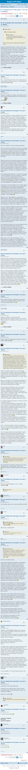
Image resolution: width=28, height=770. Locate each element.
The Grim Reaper (4, 18)
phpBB (12, 765)
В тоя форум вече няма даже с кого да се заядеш (13, 10)
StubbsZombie (5, 724)
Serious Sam (6, 495)
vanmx (2, 70)
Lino (5, 344)
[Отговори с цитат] (24, 20)
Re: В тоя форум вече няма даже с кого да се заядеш (14, 23)
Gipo (4, 106)
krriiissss (5, 511)
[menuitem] (6, 4)
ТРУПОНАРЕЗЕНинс (6, 621)
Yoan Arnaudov (16, 767)
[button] (10, 16)
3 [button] (15, 16)
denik (2, 538)
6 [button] (20, 16)
